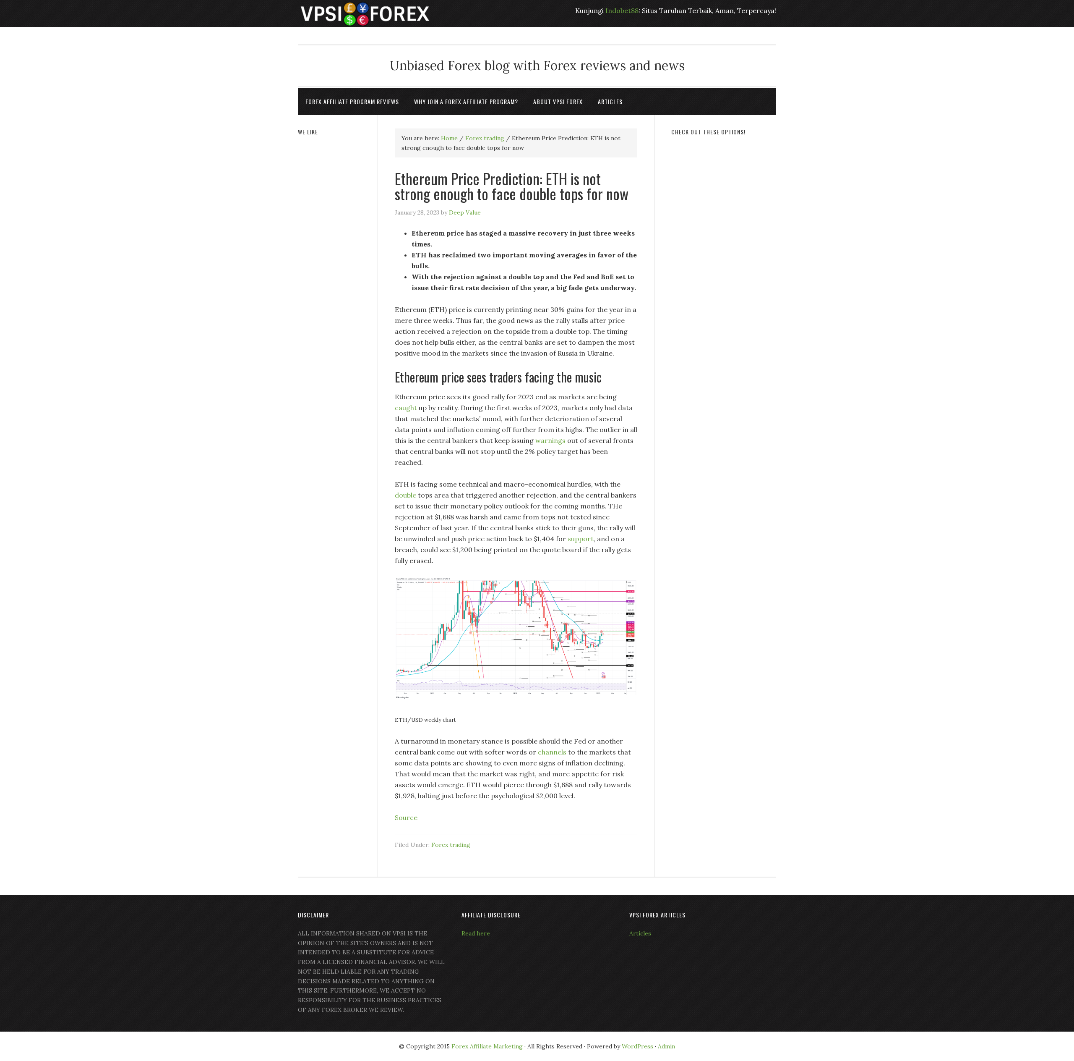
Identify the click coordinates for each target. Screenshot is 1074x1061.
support (581, 538)
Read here (475, 933)
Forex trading (450, 845)
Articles (640, 933)
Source (406, 817)
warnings (551, 440)
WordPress (637, 1046)
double (406, 495)
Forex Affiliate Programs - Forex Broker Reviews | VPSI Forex (365, 13)
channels (553, 752)
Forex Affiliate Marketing (487, 1046)
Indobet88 (622, 10)
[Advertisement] (723, 272)
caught (407, 407)
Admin (666, 1046)
